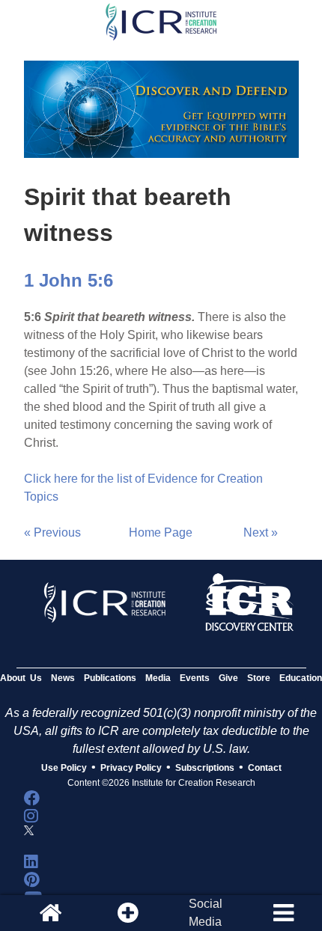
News (63, 678)
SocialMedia (205, 912)
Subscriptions (204, 768)
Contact (265, 768)
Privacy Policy (131, 768)
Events (195, 678)
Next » (260, 532)
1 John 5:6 (68, 280)
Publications (110, 678)
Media (158, 678)
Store (258, 678)
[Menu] (283, 913)
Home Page (160, 532)
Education (300, 678)
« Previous (52, 532)
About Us (21, 678)
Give (228, 678)
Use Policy (64, 768)
